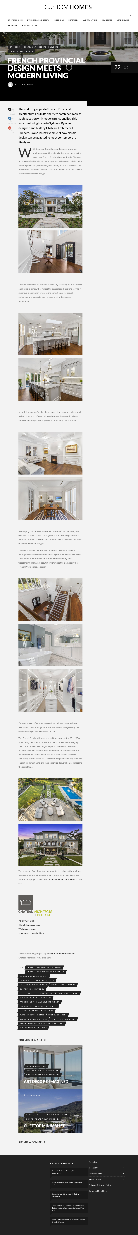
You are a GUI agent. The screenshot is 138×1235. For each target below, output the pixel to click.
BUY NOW (12, 26)
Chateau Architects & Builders (44, 967)
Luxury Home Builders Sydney (36, 1011)
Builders (15, 47)
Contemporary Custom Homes (43, 1075)
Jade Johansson (27, 85)
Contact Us (93, 1168)
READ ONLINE (123, 20)
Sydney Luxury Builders (33, 1028)
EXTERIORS (73, 20)
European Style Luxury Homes (37, 993)
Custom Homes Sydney (32, 989)
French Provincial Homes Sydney (38, 1006)
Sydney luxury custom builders (61, 953)
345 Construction (36, 1066)
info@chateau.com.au (30, 925)
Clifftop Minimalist (44, 1126)
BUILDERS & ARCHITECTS (38, 20)
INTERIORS (59, 20)
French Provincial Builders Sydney (40, 1002)
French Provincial (68, 993)
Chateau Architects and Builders (45, 972)
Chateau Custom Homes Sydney (37, 980)
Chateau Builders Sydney (34, 976)
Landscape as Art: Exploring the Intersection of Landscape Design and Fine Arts (68, 1208)
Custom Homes (95, 1173)
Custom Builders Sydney (33, 985)
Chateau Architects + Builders (41, 47)
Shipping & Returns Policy (100, 1185)
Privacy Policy (95, 1179)
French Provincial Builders (35, 998)
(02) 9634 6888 (27, 921)
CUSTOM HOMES (15, 20)
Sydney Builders (57, 1015)
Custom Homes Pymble (63, 985)
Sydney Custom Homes (63, 1019)
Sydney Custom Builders (33, 1019)
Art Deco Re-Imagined (46, 1081)
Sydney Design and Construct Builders (42, 1023)
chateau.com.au (28, 929)
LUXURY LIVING (90, 20)
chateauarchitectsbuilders (32, 933)
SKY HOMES (107, 20)
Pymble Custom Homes (32, 1015)
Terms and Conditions (98, 1191)
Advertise (93, 1162)
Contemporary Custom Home (42, 1070)
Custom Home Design (21, 51)
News (29, 1115)
